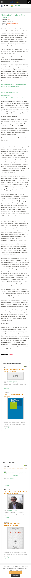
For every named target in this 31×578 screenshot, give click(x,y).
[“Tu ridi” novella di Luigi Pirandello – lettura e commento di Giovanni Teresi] (15, 549)
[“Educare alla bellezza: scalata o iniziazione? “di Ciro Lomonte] (15, 509)
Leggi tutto (6, 388)
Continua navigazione (15, 572)
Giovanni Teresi (11, 478)
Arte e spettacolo (8, 489)
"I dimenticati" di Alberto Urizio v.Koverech (13, 16)
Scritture (6, 392)
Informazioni (15, 575)
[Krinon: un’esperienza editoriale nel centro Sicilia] (15, 379)
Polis (9, 19)
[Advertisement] (14, 445)
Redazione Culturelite (12, 23)
